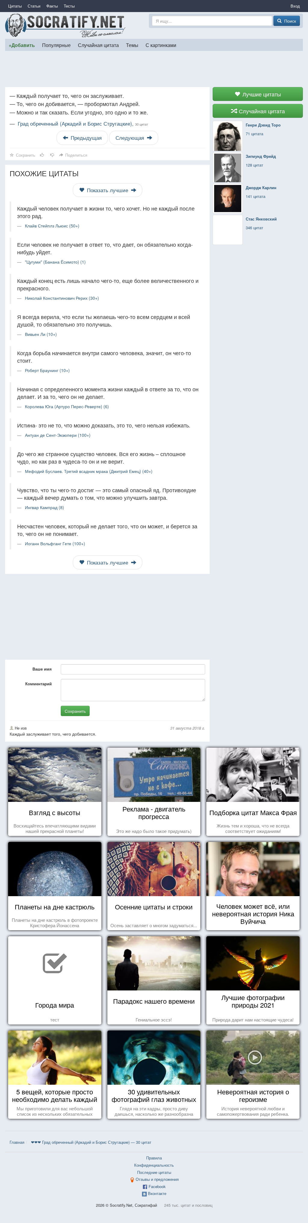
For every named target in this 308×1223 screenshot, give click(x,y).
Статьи (34, 6)
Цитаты (15, 6)
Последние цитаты (154, 1172)
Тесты (69, 6)
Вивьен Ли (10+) (41, 334)
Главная (17, 1142)
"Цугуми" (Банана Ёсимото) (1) (55, 262)
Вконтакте (157, 1193)
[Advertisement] (154, 69)
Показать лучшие (107, 190)
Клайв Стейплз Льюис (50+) (52, 226)
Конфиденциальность (154, 1165)
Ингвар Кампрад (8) (44, 507)
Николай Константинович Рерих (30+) (62, 298)
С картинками (161, 45)
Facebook (157, 1186)
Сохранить (75, 711)
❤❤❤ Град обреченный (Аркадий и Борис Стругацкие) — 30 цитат (91, 1142)
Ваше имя (42, 669)
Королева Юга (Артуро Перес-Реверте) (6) (67, 406)
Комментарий (38, 684)
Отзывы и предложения (157, 1179)
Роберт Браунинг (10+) (47, 370)
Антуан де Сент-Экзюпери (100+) (58, 435)
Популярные (56, 45)
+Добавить (22, 45)
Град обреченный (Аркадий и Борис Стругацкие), (83, 123)
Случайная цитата (98, 45)
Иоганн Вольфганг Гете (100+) (55, 543)
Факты (52, 6)
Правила (154, 1158)
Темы (132, 45)
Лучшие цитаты (261, 94)
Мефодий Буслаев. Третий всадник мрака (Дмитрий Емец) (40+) (88, 471)
